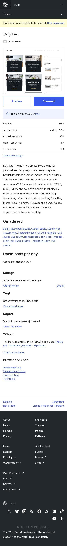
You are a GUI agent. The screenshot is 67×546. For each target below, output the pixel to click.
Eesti (13, 503)
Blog (5, 228)
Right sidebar (31, 236)
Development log (12, 367)
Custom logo (53, 228)
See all (60, 285)
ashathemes (14, 41)
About (6, 419)
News (6, 425)
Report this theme (12, 326)
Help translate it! (55, 23)
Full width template (46, 232)
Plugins (39, 430)
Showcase (41, 419)
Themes (7, 14)
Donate (41, 457)
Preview (17, 101)
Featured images (27, 232)
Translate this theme (13, 352)
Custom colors (38, 228)
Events (39, 451)
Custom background (19, 228)
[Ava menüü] (62, 4)
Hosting (7, 430)
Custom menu (10, 232)
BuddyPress (11, 489)
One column (17, 236)
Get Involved (42, 446)
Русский (26, 345)
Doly (37, 114)
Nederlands (15, 345)
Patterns (40, 436)
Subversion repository (14, 371)
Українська (40, 345)
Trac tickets (9, 378)
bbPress (9, 483)
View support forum (13, 306)
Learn (6, 446)
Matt (7, 478)
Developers (9, 457)
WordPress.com (13, 473)
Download (49, 101)
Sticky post (45, 236)
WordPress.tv (12, 462)
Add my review (11, 285)
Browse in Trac (11, 375)
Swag (40, 462)
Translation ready (41, 240)
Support (7, 451)
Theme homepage (12, 155)
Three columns (22, 240)
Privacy (7, 436)
